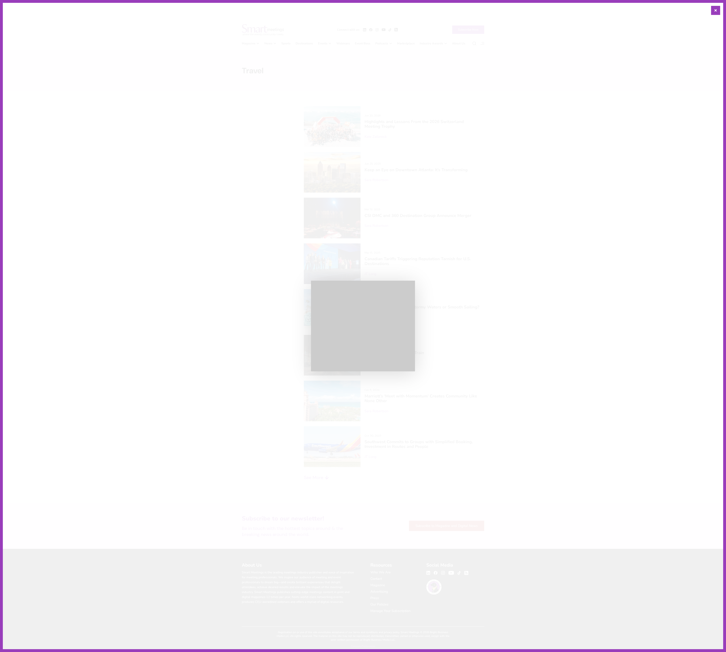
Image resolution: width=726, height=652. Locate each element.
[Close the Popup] (715, 10)
